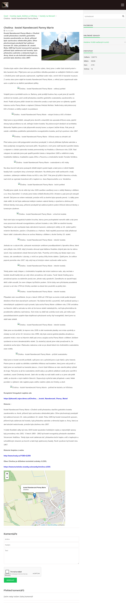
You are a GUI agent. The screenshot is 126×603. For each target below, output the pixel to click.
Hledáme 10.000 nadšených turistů (96, 42)
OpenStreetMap (52, 525)
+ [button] (7, 473)
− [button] (7, 477)
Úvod (6, 16)
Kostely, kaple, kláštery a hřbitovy (23, 16)
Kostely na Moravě (47, 16)
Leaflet (43, 525)
